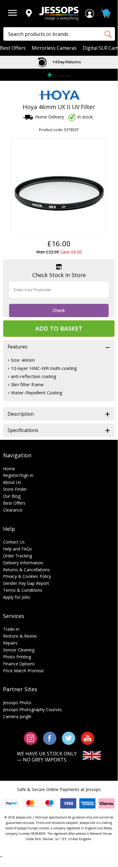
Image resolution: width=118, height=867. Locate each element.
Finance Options (19, 664)
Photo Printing (17, 657)
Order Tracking (17, 556)
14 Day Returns (66, 62)
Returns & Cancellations (26, 569)
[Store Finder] (28, 13)
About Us (12, 482)
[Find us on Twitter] (68, 738)
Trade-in (11, 629)
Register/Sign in (18, 475)
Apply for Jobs (16, 597)
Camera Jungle (17, 716)
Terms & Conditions (22, 590)
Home (9, 468)
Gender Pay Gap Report (26, 583)
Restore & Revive (20, 636)
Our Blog (12, 496)
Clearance (12, 510)
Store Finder (15, 489)
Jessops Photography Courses (32, 709)
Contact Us (14, 542)
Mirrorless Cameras (54, 48)
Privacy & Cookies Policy (27, 576)
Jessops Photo (17, 702)
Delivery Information (23, 563)
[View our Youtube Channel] (87, 738)
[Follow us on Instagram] (30, 738)
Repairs (10, 643)
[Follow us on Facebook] (49, 738)
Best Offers (13, 48)
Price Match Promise (23, 670)
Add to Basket (58, 328)
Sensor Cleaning (18, 650)
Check (59, 310)
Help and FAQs (17, 549)
